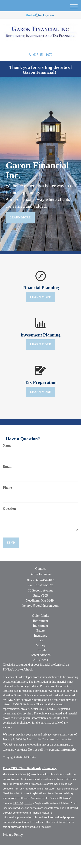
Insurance (40, 635)
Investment (40, 625)
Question (9, 508)
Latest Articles (40, 655)
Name (7, 445)
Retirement (40, 621)
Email (7, 466)
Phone (7, 487)
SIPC (28, 803)
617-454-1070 (42, 54)
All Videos (40, 660)
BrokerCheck (24, 669)
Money (40, 645)
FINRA (18, 803)
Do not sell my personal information (52, 749)
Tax (40, 640)
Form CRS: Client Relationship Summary (30, 768)
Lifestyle (40, 650)
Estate (40, 630)
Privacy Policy (13, 834)
